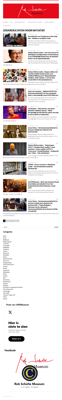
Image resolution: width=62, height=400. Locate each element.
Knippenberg (7, 263)
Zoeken (56, 227)
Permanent (20, 22)
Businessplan (7, 242)
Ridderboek (6, 282)
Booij (4, 238)
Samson (5, 284)
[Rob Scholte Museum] (31, 10)
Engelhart (6, 247)
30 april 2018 (32, 143)
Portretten (6, 280)
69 (15, 221)
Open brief (49, 22)
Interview (6, 261)
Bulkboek (6, 240)
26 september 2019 (34, 89)
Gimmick (6, 249)
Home (5, 22)
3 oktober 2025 (32, 34)
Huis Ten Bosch (7, 259)
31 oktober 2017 (33, 163)
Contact (7, 25)
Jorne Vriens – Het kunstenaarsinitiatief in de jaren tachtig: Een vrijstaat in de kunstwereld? (42, 130)
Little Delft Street (8, 265)
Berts (4, 236)
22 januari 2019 (33, 126)
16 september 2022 (34, 51)
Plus (4, 278)
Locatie (5, 266)
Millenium (6, 272)
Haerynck (6, 253)
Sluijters (5, 286)
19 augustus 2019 (33, 107)
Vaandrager (6, 291)
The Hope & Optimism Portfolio (13, 287)
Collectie (6, 244)
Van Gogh (6, 293)
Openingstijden (35, 22)
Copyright (6, 246)
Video (5, 297)
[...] (38, 45)
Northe (5, 276)
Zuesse (5, 299)
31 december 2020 (33, 70)
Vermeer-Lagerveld (9, 295)
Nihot (5, 274)
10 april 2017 (32, 180)
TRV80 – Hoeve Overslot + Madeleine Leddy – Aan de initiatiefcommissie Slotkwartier (41, 166)
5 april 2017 (31, 199)
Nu (11, 22)
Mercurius (6, 270)
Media (5, 268)
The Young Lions (8, 289)
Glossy (5, 251)
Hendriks (6, 255)
